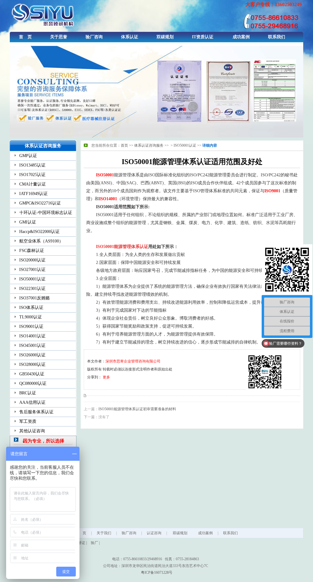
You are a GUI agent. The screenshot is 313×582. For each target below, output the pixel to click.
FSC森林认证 (31, 250)
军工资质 (27, 421)
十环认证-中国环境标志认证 (45, 212)
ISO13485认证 (32, 165)
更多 (106, 377)
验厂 (94, 543)
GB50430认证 (31, 374)
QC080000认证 (32, 383)
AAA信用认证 (32, 402)
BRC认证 (27, 393)
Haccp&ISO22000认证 (39, 231)
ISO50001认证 (32, 279)
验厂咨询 (94, 37)
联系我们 (276, 37)
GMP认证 (28, 155)
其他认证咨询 (32, 431)
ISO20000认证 (32, 260)
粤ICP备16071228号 (156, 572)
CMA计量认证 (32, 184)
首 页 (25, 37)
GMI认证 (27, 222)
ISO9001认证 (31, 326)
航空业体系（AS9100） (41, 241)
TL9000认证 (30, 317)
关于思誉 (58, 37)
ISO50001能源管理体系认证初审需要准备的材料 (137, 409)
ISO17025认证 (32, 174)
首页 (124, 145)
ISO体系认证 (31, 307)
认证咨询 (154, 533)
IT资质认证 (202, 37)
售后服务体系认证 (36, 412)
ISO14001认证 (32, 336)
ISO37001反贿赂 (34, 298)
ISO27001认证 (32, 269)
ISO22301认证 (32, 288)
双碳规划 (165, 37)
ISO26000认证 (32, 355)
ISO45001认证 (32, 345)
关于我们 (104, 533)
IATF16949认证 (33, 193)
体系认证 (129, 37)
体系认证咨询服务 (149, 145)
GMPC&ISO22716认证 (40, 203)
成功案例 (241, 37)
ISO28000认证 (32, 364)
